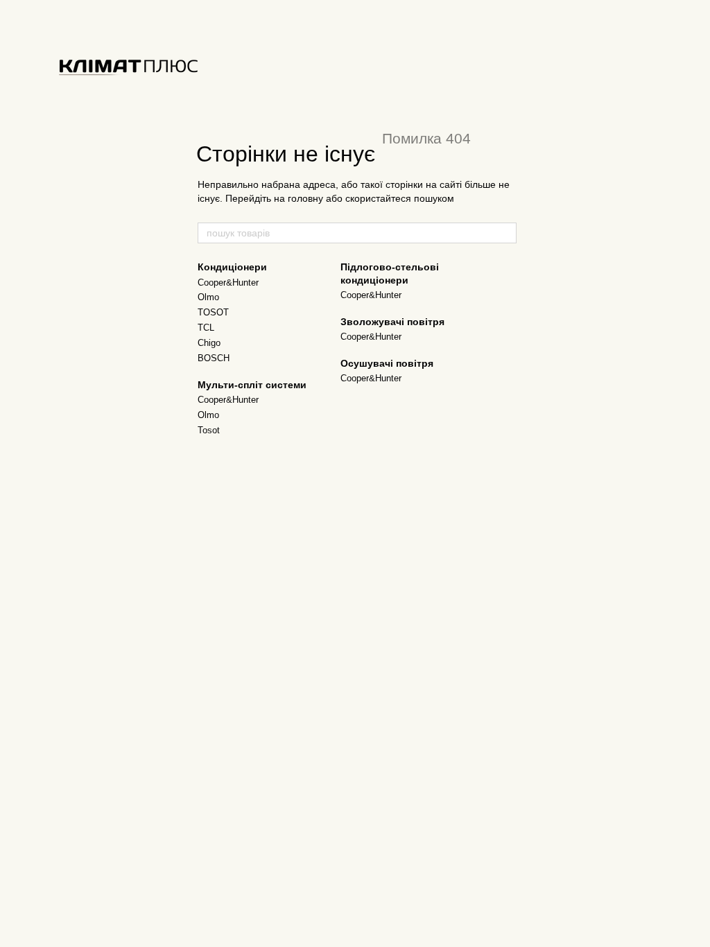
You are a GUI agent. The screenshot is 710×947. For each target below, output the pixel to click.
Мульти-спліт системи (252, 384)
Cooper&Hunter (228, 282)
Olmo (208, 297)
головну (305, 198)
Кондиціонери (232, 266)
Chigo (209, 343)
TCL (206, 327)
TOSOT (213, 312)
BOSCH (214, 358)
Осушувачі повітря (386, 363)
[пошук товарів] (505, 233)
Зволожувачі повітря (392, 321)
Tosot (209, 430)
